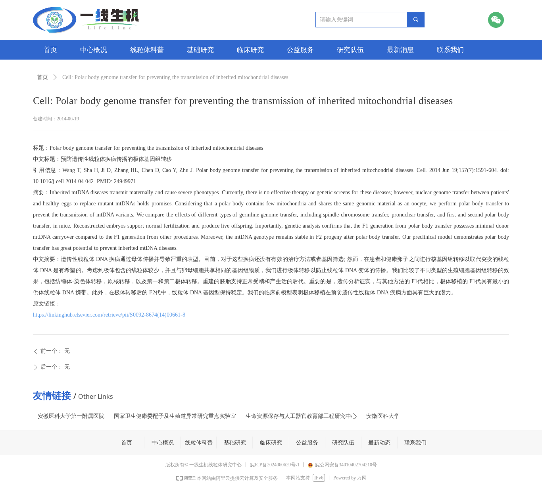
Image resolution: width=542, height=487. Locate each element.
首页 (42, 77)
